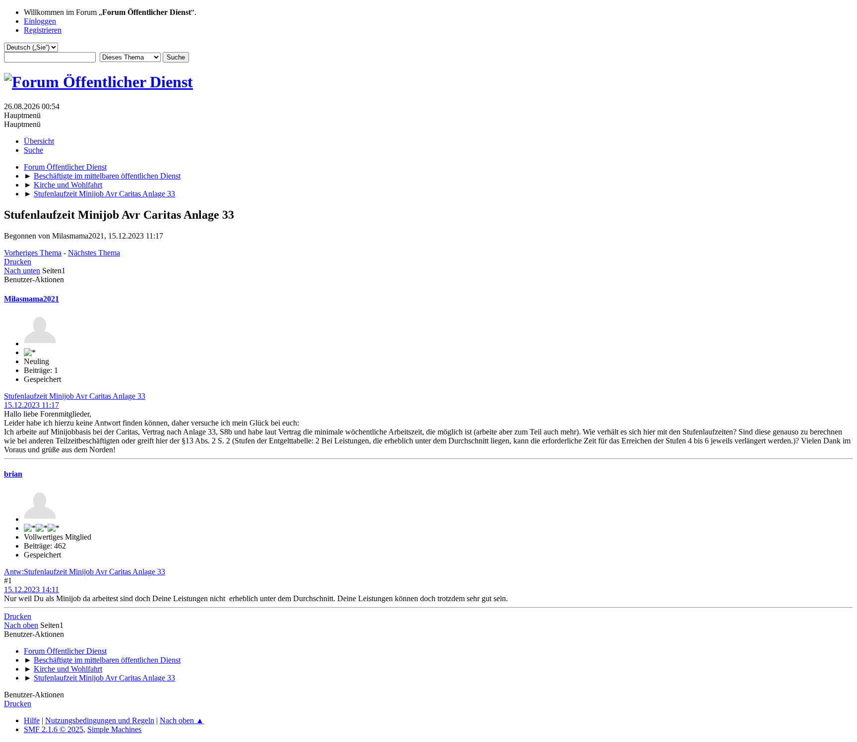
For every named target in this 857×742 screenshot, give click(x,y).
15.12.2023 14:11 (31, 589)
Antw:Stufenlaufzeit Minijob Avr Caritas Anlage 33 (84, 571)
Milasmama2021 (31, 299)
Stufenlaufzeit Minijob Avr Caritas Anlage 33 (74, 396)
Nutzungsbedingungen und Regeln (99, 720)
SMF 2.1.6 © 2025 (53, 729)
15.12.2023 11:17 (31, 405)
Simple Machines (114, 729)
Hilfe (32, 720)
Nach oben (21, 625)
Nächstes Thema (94, 252)
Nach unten (22, 270)
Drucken (17, 261)
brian (13, 474)
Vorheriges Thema (32, 252)
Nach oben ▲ (182, 720)
